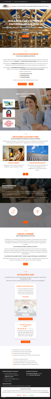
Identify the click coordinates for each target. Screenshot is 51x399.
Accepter (31, 395)
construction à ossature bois (28, 61)
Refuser (19, 395)
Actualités (40, 6)
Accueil (9, 6)
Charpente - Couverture (17, 6)
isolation (17, 61)
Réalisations (35, 6)
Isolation (24, 6)
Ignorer (25, 395)
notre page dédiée (44, 392)
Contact (46, 6)
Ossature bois (29, 6)
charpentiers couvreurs (17, 63)
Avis (43, 6)
